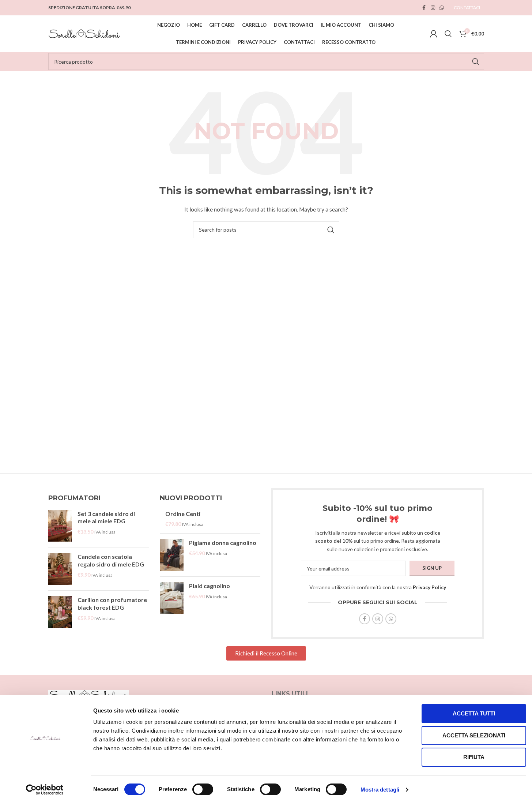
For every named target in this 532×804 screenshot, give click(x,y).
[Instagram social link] (433, 8)
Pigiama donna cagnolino (222, 542)
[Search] (448, 33)
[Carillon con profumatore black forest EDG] (60, 612)
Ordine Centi (182, 513)
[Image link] (88, 695)
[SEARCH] (475, 61)
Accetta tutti (474, 713)
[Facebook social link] (424, 8)
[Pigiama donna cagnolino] (172, 555)
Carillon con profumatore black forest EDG (112, 603)
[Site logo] (84, 33)
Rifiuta (473, 757)
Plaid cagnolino (209, 585)
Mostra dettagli (380, 789)
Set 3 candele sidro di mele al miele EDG (106, 517)
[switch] (202, 789)
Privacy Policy (429, 587)
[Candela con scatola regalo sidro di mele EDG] (60, 569)
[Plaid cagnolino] (172, 598)
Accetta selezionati (473, 735)
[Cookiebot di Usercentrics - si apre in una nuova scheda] (44, 789)
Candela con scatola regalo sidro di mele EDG (111, 560)
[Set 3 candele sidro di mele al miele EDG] (60, 526)
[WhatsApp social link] (441, 8)
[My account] (433, 33)
